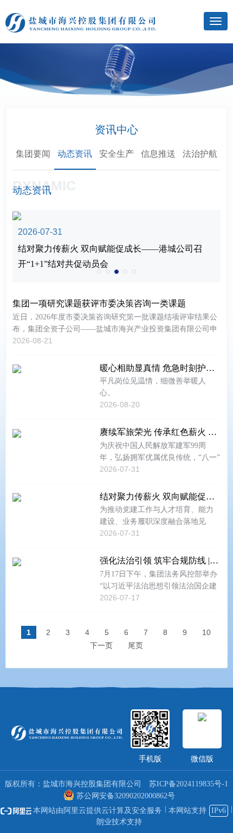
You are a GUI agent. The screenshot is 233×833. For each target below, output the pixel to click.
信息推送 (158, 153)
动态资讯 (74, 153)
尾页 (135, 645)
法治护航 (200, 153)
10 (206, 632)
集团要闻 (33, 153)
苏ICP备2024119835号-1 (188, 784)
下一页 (101, 645)
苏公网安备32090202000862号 (125, 796)
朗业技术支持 (119, 822)
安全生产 (116, 153)
